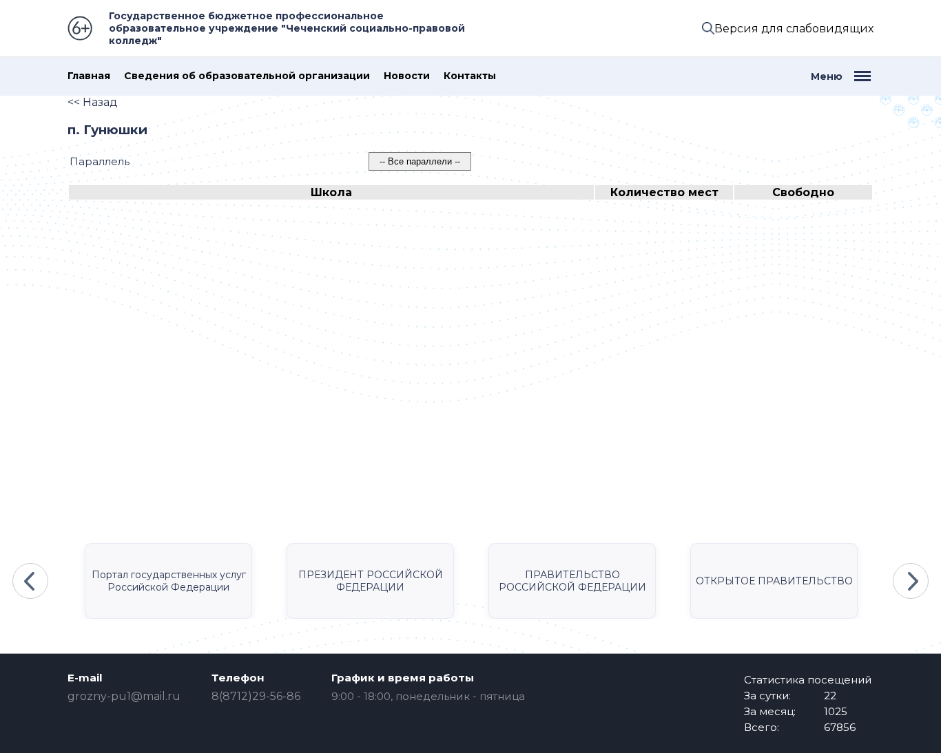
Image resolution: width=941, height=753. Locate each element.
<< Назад (93, 102)
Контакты (470, 76)
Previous (30, 581)
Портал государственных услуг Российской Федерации (169, 581)
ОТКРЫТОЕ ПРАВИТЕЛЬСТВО (774, 581)
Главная (89, 76)
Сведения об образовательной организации (247, 76)
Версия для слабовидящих (793, 28)
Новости (407, 76)
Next (911, 581)
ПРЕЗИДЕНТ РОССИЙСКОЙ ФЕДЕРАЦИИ (370, 581)
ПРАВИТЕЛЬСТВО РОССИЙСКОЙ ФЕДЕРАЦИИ (572, 581)
